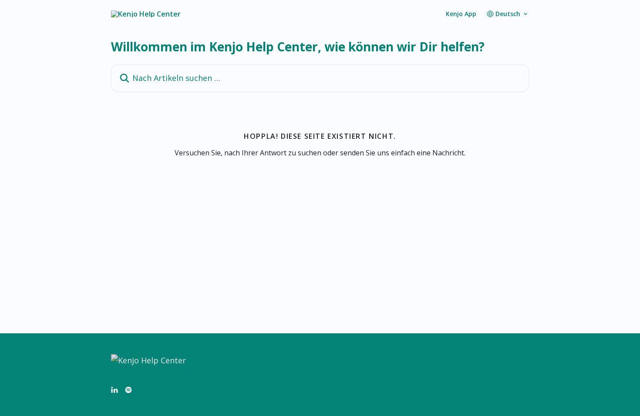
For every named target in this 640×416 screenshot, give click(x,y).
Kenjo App (461, 14)
